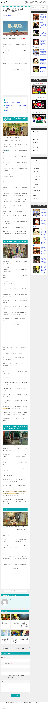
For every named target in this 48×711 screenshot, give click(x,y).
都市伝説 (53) (35, 198)
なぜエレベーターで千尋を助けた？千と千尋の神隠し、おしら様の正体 (39, 43)
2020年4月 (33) (35, 147)
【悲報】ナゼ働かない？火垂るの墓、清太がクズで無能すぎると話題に (39, 33)
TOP (4, 702)
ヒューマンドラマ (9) (37, 182)
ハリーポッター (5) (36, 179)
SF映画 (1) (35, 160)
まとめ (6, 110)
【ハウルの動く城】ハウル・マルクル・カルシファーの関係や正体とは (8, 648)
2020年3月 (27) (35, 150)
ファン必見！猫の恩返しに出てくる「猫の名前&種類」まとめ (15, 622)
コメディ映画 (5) (36, 171)
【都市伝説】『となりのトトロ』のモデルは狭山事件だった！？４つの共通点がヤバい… (39, 52)
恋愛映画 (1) (35, 195)
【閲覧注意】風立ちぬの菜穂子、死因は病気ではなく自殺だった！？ (24, 639)
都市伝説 (9, 15)
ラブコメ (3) (35, 192)
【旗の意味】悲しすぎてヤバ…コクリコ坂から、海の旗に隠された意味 (23, 648)
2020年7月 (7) (35, 139)
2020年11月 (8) (35, 134)
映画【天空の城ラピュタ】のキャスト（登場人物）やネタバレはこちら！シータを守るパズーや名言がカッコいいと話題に (24, 624)
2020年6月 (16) (35, 142)
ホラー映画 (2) (35, 184)
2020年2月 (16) (35, 153)
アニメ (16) (35, 165)
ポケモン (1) (35, 187)
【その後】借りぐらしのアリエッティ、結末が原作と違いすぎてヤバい (5, 623)
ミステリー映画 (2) (36, 190)
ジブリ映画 (5, 15)
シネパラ (4, 2)
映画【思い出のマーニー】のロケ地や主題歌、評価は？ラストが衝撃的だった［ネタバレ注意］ (5, 639)
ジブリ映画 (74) (36, 173)
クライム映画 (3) (36, 168)
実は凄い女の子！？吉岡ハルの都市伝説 (13, 102)
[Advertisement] (15, 82)
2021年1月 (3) (35, 131)
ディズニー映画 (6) (36, 176)
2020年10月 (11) (36, 136)
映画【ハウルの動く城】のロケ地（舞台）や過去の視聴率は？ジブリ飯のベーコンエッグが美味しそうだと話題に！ (15, 640)
